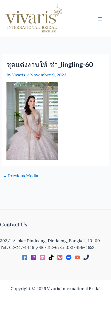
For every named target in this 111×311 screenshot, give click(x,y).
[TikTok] (51, 257)
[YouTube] (77, 257)
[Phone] (86, 257)
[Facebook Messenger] (69, 257)
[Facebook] (25, 257)
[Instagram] (33, 257)
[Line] (42, 257)
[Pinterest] (60, 257)
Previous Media (20, 175)
